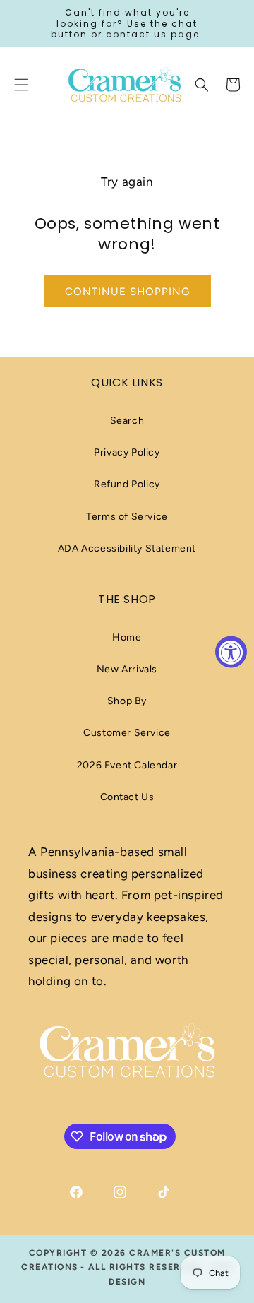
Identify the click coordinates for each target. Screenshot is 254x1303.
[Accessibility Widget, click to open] (231, 651)
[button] (201, 84)
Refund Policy (127, 484)
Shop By (127, 701)
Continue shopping (127, 291)
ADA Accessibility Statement (127, 548)
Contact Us (127, 797)
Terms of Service (127, 517)
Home (126, 637)
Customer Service (127, 733)
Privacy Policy (126, 452)
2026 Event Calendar (127, 765)
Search (127, 421)
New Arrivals (127, 669)
